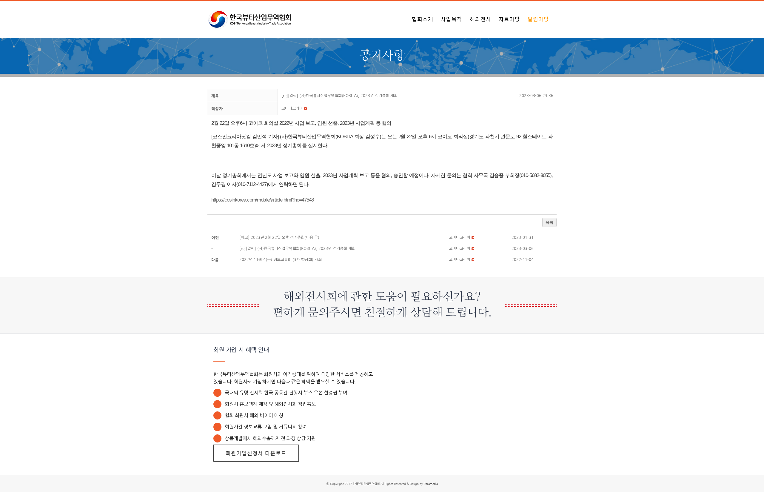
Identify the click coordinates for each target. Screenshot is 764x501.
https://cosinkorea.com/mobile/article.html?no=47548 (262, 200)
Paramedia (431, 483)
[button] (292, 108)
